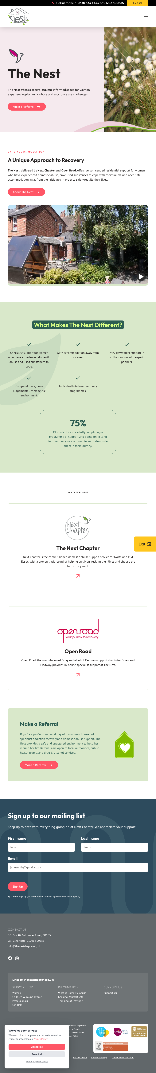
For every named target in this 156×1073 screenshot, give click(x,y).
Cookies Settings (99, 1057)
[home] (18, 16)
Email (13, 858)
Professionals (20, 1001)
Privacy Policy (80, 1057)
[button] (146, 16)
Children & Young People (27, 997)
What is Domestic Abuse (72, 993)
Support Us (110, 993)
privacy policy (73, 896)
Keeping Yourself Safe (70, 997)
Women (16, 993)
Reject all (37, 1054)
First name (17, 838)
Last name (90, 838)
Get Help (17, 1005)
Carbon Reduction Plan (123, 1057)
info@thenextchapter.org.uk (24, 946)
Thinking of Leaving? (70, 1001)
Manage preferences (37, 1061)
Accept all (37, 1046)
